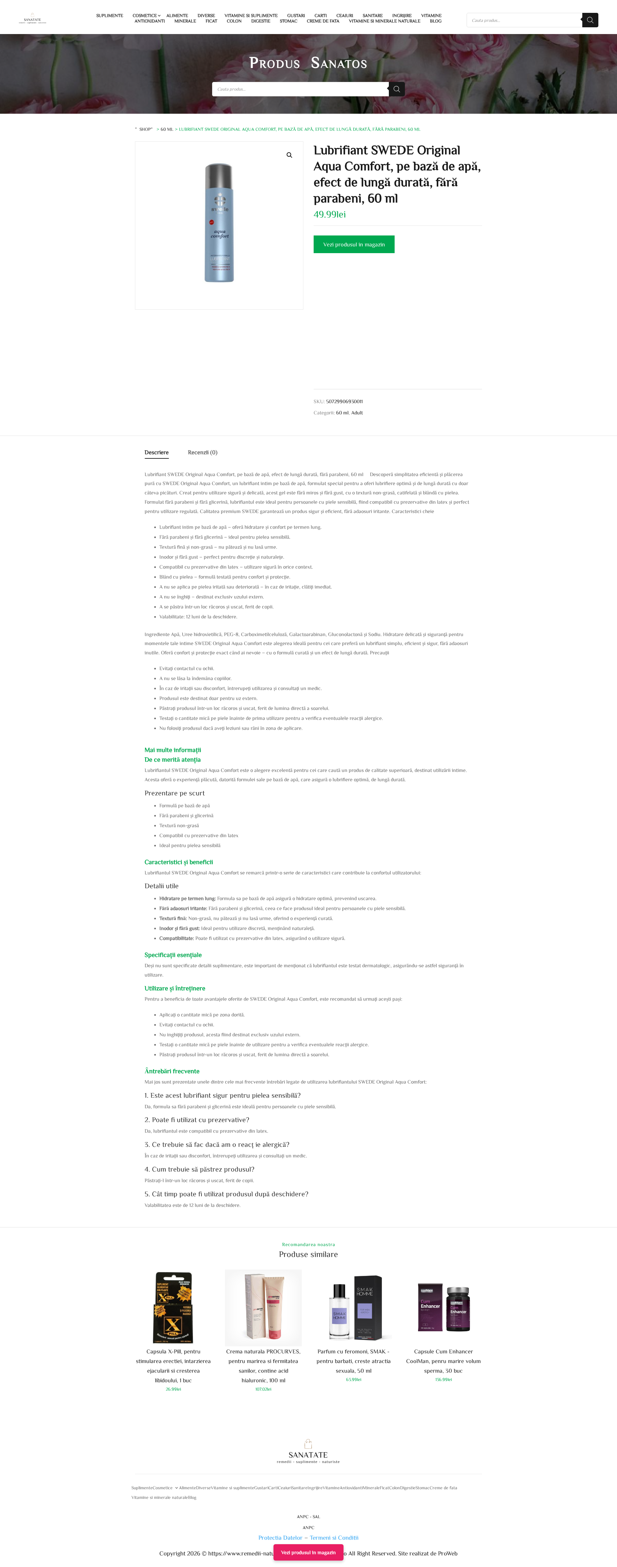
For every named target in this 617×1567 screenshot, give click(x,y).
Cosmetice (145, 15)
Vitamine (431, 15)
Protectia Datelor (280, 1537)
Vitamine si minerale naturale (384, 21)
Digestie (260, 21)
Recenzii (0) (203, 452)
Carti (321, 15)
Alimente (177, 15)
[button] (289, 155)
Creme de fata (323, 21)
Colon (234, 21)
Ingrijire (402, 15)
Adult (357, 412)
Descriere (157, 452)
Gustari (296, 15)
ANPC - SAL (308, 1516)
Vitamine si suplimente (251, 15)
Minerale (185, 21)
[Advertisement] (398, 329)
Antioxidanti (150, 21)
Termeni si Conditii (334, 1537)
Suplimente (109, 15)
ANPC (308, 1527)
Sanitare (373, 15)
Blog (436, 21)
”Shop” (145, 129)
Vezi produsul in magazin (354, 244)
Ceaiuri (344, 15)
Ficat (211, 21)
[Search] (590, 20)
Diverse (206, 15)
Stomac (288, 21)
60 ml (167, 129)
